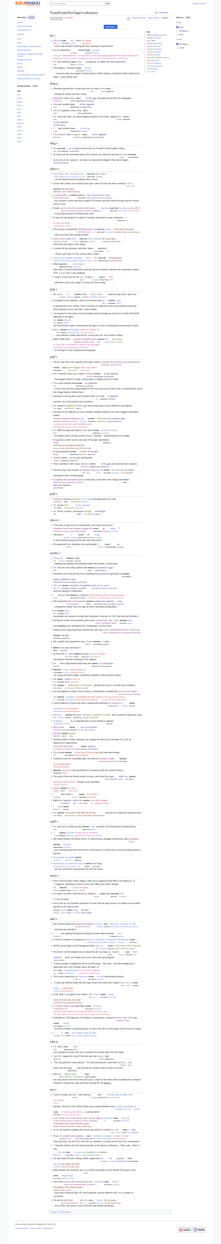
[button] (163, 13)
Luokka (54, 1212)
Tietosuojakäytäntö (21, 1228)
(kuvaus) (163, 35)
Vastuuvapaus (48, 1228)
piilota (31, 17)
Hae (107, 3)
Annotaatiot (110, 27)
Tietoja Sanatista (35, 1228)
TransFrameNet (64, 1212)
